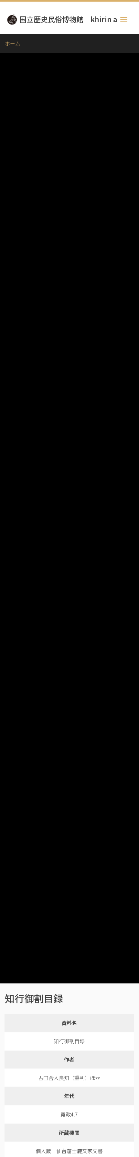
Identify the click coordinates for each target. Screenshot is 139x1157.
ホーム (12, 43)
